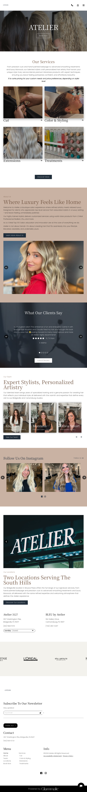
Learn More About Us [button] (14, 235)
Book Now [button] (43, 36)
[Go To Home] (5, 5)
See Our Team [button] (12, 437)
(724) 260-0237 (52, 626)
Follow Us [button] (77, 458)
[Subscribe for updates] (40, 713)
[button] (79, 5)
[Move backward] (77, 437)
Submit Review (43, 360)
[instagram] (45, 496)
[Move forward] (81, 437)
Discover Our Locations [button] (15, 602)
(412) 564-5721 (9, 626)
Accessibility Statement (53, 756)
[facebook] (42, 496)
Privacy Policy (68, 756)
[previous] (6, 267)
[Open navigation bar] (83, 5)
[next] (81, 267)
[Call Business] (74, 5)
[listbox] (10, 725)
